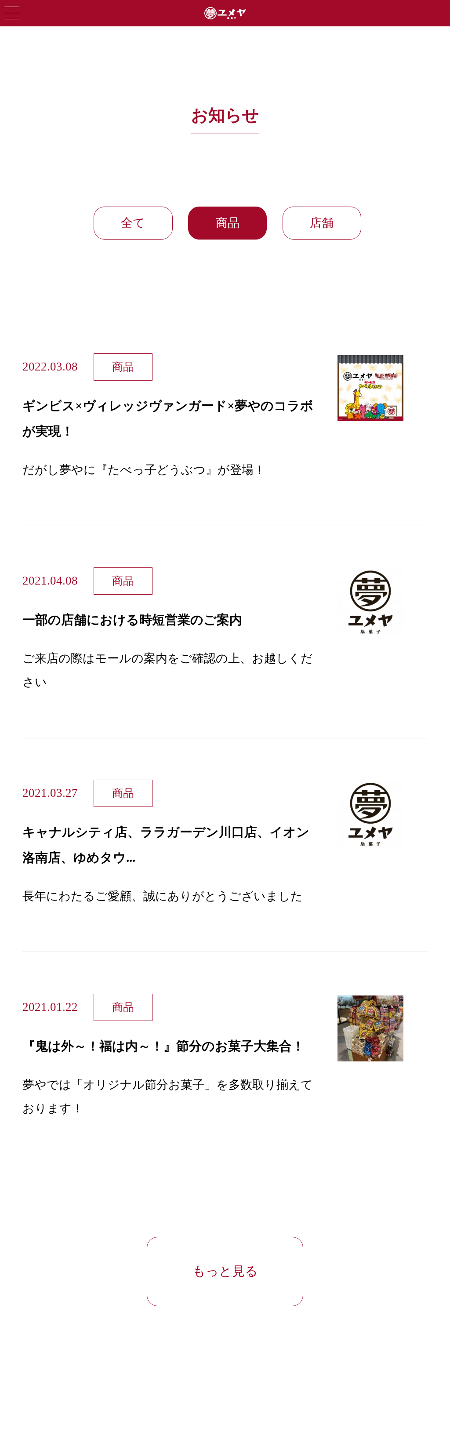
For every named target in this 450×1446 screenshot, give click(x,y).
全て (133, 222)
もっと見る (225, 1271)
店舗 (322, 222)
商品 (228, 222)
